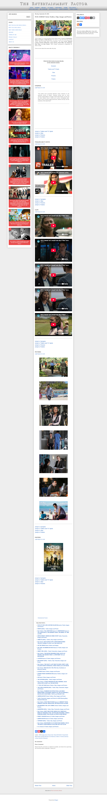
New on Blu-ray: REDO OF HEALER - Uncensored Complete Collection (19, 123)
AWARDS (37, 7)
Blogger (56, 800)
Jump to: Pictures (40, 135)
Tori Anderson (52, 736)
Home (53, 785)
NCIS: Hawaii (62, 734)
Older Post (69, 785)
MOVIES (43, 7)
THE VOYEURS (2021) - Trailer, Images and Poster (49, 679)
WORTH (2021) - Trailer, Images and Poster (47, 628)
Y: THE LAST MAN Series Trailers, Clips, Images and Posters (52, 685)
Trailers (57, 736)
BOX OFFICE (72, 7)
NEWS (31, 7)
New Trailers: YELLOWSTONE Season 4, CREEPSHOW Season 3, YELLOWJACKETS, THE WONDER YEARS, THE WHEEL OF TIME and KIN (53, 632)
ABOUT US (11, 41)
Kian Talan (53, 734)
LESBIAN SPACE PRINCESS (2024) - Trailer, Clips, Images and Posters (19, 63)
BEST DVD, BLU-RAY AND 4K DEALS (17, 25)
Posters (53, 79)
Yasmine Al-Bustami (43, 738)
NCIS (58, 734)
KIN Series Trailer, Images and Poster (46, 677)
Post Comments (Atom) (56, 790)
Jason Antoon (48, 734)
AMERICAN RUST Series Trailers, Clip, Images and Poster (51, 696)
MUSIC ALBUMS (63, 9)
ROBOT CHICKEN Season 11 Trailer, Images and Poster (51, 716)
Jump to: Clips (39, 133)
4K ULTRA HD (43, 9)
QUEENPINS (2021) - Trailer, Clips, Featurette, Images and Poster (53, 709)
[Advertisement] (53, 116)
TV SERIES (50, 7)
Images (43, 734)
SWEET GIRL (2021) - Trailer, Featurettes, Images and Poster (52, 651)
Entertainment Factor (43, 617)
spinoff (42, 736)
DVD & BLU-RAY (33, 9)
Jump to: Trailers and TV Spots (44, 131)
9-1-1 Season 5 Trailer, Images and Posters (48, 726)
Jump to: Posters (40, 137)
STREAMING (58, 7)
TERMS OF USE (12, 34)
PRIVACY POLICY (13, 37)
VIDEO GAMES (74, 9)
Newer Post (38, 785)
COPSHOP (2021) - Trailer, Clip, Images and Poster (49, 720)
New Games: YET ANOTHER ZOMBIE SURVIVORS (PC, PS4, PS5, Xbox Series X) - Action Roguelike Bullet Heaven (19, 140)
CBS (40, 734)
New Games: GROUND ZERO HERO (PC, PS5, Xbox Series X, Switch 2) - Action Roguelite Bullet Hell (19, 224)
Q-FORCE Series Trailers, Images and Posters (48, 671)
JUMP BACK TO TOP (40, 87)
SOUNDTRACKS (53, 9)
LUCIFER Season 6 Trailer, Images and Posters (48, 658)
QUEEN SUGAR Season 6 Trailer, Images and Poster (50, 718)
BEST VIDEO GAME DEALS (15, 29)
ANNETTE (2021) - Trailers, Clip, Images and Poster (50, 639)
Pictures (53, 75)
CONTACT (11, 39)
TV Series (62, 736)
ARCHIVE (11, 32)
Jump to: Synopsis (40, 199)
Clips (53, 72)
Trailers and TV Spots (53, 69)
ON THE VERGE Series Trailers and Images (47, 645)
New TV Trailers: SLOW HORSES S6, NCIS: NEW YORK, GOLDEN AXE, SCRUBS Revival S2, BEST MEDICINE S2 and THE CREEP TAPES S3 (19, 160)
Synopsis (53, 66)
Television (46, 736)
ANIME (66, 7)
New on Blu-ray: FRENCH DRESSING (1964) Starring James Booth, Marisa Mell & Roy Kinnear (19, 242)
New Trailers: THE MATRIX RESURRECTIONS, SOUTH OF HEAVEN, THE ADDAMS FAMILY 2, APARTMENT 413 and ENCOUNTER (51, 655)
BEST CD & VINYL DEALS (15, 27)
